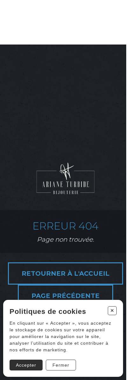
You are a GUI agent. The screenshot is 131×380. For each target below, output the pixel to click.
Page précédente (65, 296)
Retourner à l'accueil (65, 273)
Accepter (26, 365)
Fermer (60, 365)
